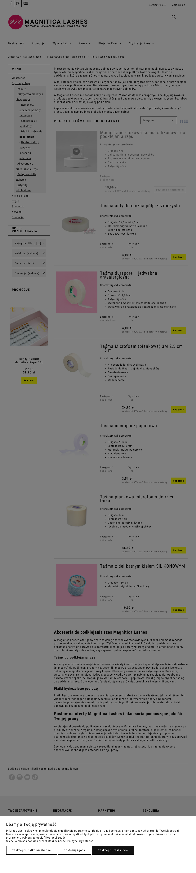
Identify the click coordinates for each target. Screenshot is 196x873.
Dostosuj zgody (74, 850)
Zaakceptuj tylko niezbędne (31, 850)
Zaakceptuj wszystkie (113, 850)
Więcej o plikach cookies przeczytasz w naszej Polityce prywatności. (50, 841)
